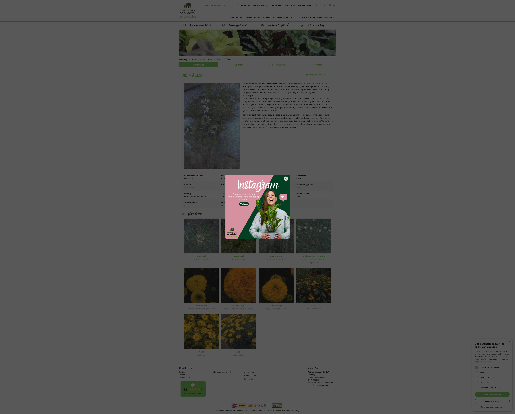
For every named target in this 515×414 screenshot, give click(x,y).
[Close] (286, 179)
